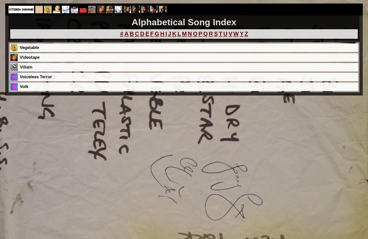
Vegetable (29, 47)
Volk (24, 86)
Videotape (30, 57)
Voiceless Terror (36, 76)
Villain (26, 67)
